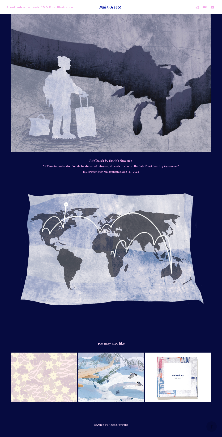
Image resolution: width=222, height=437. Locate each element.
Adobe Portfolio (118, 424)
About (11, 7)
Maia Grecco (110, 7)
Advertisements (28, 7)
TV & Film (48, 7)
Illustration (65, 7)
